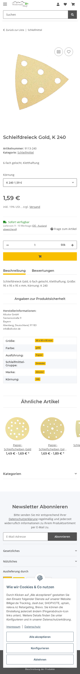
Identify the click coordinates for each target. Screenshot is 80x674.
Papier (39, 355)
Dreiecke (40, 363)
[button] (58, 4)
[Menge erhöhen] (72, 245)
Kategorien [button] (12, 474)
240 (37, 379)
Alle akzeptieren (40, 636)
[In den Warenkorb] (6, 42)
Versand (35, 207)
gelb (38, 347)
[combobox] (40, 182)
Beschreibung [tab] (14, 271)
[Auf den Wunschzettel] (68, 51)
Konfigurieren (40, 648)
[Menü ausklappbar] (5, 2)
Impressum (13, 626)
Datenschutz (32, 626)
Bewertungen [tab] (43, 271)
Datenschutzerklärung (23, 519)
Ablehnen (40, 659)
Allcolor (40, 372)
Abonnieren (62, 536)
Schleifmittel (25, 152)
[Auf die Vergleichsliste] (58, 51)
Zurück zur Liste (15, 30)
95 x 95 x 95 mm (44, 340)
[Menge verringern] (7, 245)
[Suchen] (72, 14)
